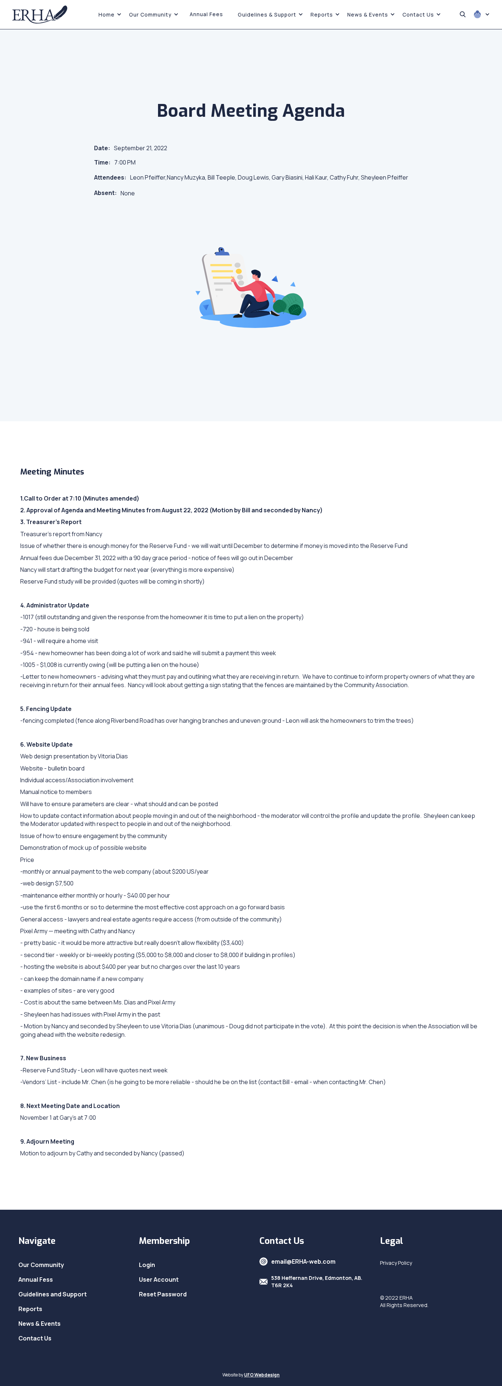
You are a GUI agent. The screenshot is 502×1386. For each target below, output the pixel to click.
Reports (30, 1309)
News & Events (39, 1324)
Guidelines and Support (52, 1294)
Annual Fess (35, 1279)
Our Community (41, 1265)
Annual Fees (206, 14)
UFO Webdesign (262, 1375)
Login (147, 1265)
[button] (110, 14)
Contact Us (34, 1338)
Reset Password (163, 1294)
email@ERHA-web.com (303, 1261)
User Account (159, 1279)
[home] (39, 15)
